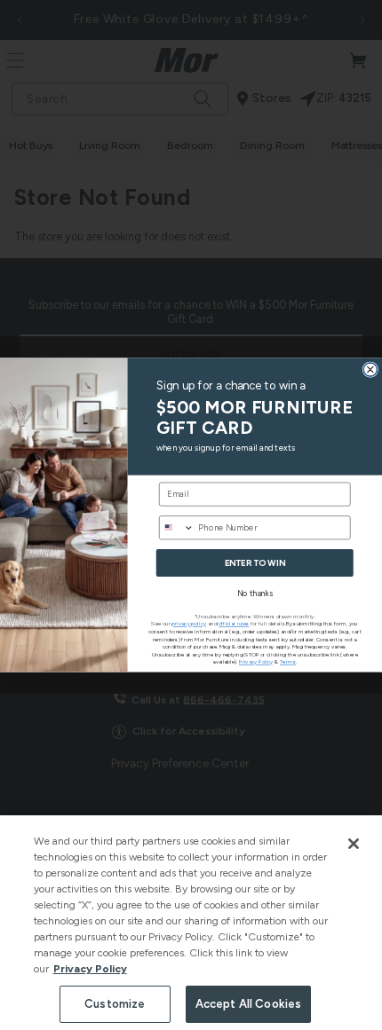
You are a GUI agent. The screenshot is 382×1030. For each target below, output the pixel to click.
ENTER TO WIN (255, 563)
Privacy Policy (90, 969)
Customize (114, 1003)
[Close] (353, 843)
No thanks (255, 593)
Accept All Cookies (248, 1003)
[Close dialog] (370, 370)
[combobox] (176, 527)
